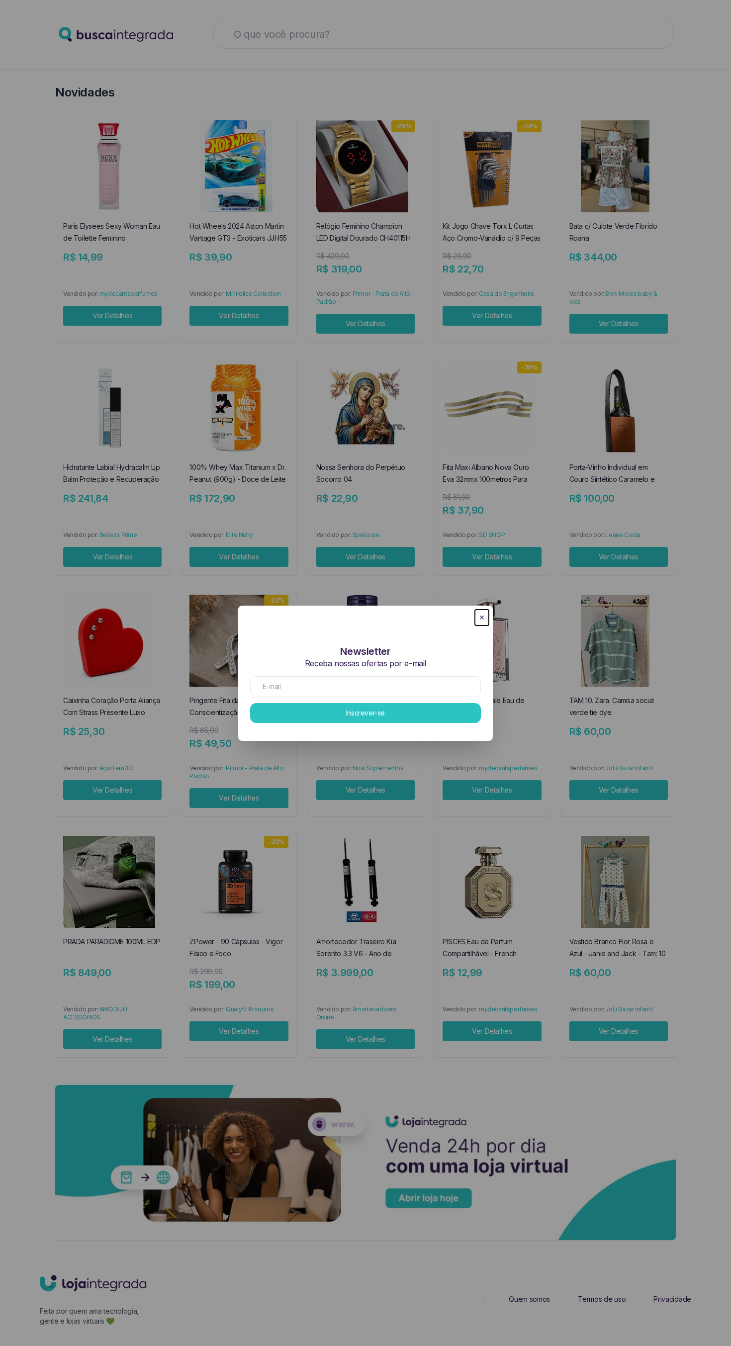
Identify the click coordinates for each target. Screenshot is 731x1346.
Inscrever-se (365, 713)
